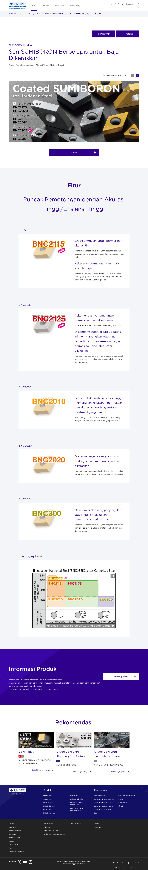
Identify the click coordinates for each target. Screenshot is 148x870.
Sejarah (96, 813)
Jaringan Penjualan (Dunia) (103, 803)
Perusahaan (59, 6)
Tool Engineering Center (126, 796)
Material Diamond (49, 806)
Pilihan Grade (74, 796)
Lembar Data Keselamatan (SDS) (54, 834)
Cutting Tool (33, 14)
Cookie (82, 864)
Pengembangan (123, 803)
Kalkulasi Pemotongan (16, 851)
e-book (11, 841)
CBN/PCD (45, 14)
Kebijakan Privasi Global (65, 861)
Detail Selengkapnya (41, 770)
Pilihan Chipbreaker (77, 799)
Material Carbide (49, 813)
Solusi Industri (48, 803)
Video (74, 152)
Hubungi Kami (111, 4)
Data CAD (105, 34)
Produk (34, 6)
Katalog (129, 34)
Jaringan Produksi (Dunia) (103, 810)
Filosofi (120, 799)
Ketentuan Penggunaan (71, 864)
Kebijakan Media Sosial (83, 861)
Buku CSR (46, 827)
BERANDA (12, 14)
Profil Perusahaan (100, 796)
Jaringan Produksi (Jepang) (103, 806)
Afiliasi (120, 806)
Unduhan (45, 6)
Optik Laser (47, 810)
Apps (10, 848)
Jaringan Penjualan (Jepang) (104, 799)
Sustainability (74, 6)
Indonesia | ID (131, 4)
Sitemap (120, 4)
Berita (137, 8)
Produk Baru (47, 796)
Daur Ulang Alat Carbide (51, 831)
